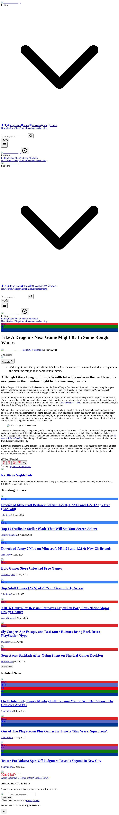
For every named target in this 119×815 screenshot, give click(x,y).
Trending (43, 128)
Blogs (17, 128)
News (4, 128)
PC (2, 158)
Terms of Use (26, 778)
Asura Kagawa (8, 574)
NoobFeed (38, 778)
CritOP (46, 778)
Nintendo (36, 125)
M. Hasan (5, 642)
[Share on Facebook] (3, 463)
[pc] (3, 685)
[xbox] (2, 327)
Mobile (54, 125)
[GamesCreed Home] (11, 2)
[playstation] (2, 330)
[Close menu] (24, 151)
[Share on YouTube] (19, 463)
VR (45, 125)
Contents (6, 362)
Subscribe (6, 797)
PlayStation (15, 125)
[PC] (4, 125)
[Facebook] (8, 775)
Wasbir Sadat (7, 661)
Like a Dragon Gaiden (70, 402)
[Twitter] (2, 775)
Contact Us (15, 778)
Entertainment (32, 128)
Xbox (26, 125)
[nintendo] (2, 688)
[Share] (24, 463)
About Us (5, 778)
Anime (23, 128)
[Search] (31, 136)
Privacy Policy (32, 800)
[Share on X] (9, 463)
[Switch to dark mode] (5, 140)
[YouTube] (5, 775)
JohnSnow (6, 515)
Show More (7, 667)
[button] (3, 131)
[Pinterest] (14, 775)
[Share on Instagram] (14, 463)
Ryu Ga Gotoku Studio (20, 466)
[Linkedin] (11, 775)
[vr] (2, 748)
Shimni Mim (7, 711)
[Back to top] (4, 811)
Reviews (11, 128)
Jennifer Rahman (9, 535)
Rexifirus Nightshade (33, 350)
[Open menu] (4, 145)
